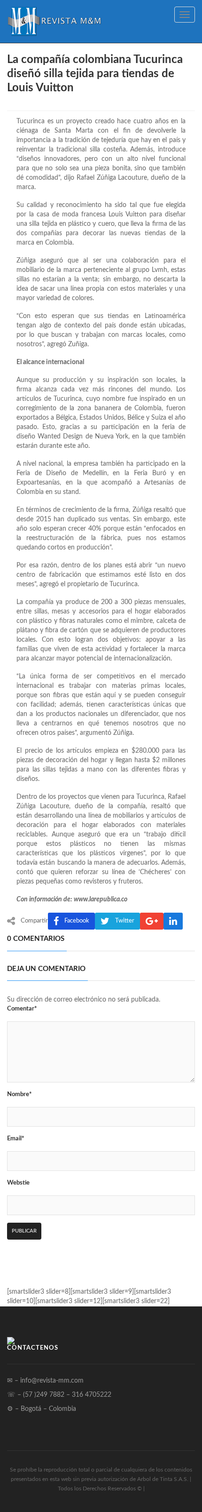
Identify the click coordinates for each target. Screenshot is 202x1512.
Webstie (18, 1183)
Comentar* (22, 1009)
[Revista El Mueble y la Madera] (54, 21)
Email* (15, 1139)
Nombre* (19, 1094)
